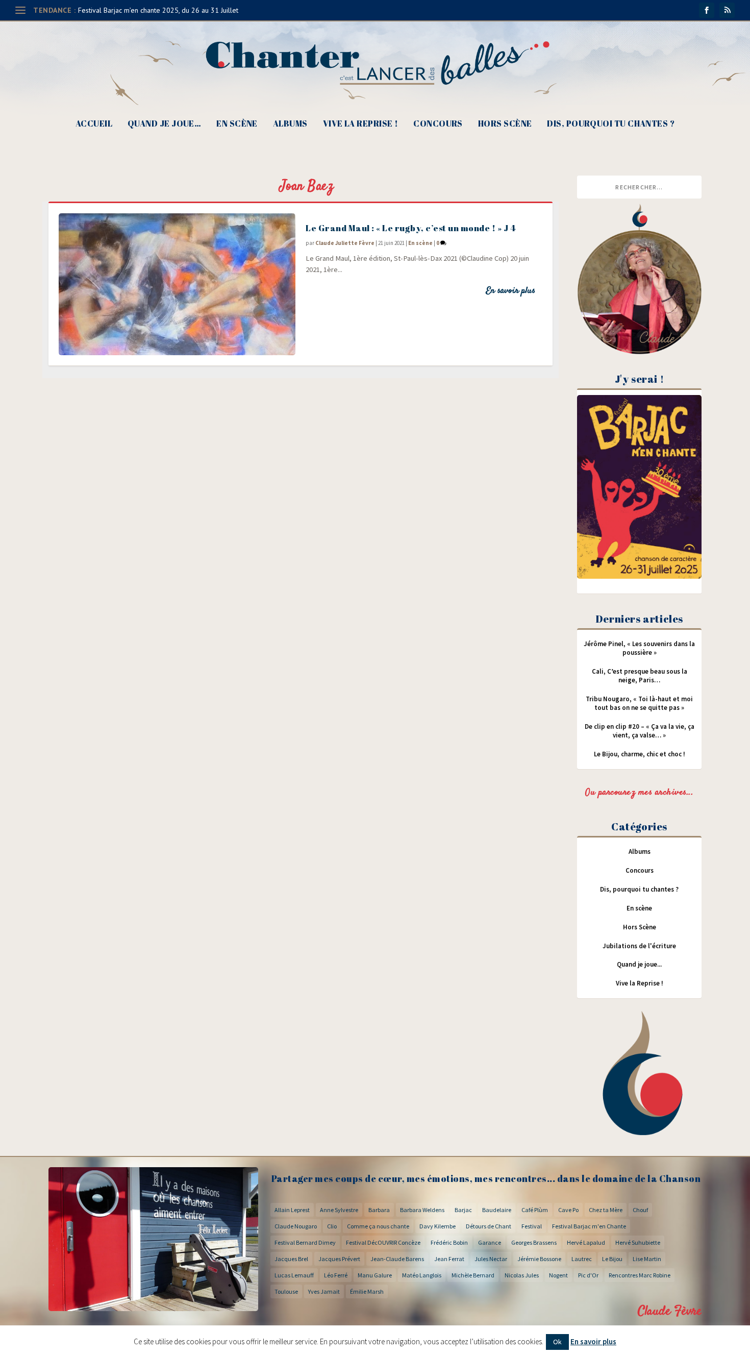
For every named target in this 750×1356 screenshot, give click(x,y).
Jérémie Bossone (539, 1259)
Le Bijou (612, 1259)
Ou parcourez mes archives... (639, 792)
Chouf (640, 1210)
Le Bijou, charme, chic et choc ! (639, 754)
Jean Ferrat (449, 1259)
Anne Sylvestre (339, 1210)
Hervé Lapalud (586, 1242)
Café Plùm (534, 1210)
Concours (438, 124)
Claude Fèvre (670, 1311)
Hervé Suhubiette (637, 1242)
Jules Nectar (490, 1259)
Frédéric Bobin (449, 1242)
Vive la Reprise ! (360, 124)
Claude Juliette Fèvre (344, 242)
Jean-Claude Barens (397, 1259)
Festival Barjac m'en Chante (589, 1226)
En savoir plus (510, 291)
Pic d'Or (588, 1275)
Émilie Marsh (367, 1291)
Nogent (558, 1275)
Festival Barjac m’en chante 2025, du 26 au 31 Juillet (158, 10)
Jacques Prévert (339, 1259)
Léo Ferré (335, 1275)
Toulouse (286, 1291)
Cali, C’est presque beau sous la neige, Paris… (639, 675)
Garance (489, 1242)
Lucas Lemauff (294, 1275)
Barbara (379, 1210)
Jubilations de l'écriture (639, 946)
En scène (237, 124)
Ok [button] (557, 1341)
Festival (531, 1226)
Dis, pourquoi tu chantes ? (610, 124)
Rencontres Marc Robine (639, 1275)
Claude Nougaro (295, 1226)
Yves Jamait (324, 1291)
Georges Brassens (534, 1242)
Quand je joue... (639, 964)
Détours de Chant (488, 1226)
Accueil (94, 124)
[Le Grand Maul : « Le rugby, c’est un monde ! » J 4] (177, 284)
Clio (332, 1226)
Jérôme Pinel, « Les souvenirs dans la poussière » (639, 648)
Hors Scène (505, 124)
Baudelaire (496, 1210)
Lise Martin (647, 1259)
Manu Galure (375, 1275)
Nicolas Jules (522, 1275)
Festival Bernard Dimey (305, 1242)
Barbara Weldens (422, 1210)
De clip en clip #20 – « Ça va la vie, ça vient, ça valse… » (639, 730)
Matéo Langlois (421, 1275)
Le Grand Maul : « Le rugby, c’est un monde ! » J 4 (410, 228)
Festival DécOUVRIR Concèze (383, 1242)
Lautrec (581, 1259)
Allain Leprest (292, 1210)
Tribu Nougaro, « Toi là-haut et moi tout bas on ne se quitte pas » (639, 703)
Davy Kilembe (437, 1226)
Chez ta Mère (605, 1210)
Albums (290, 124)
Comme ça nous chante (378, 1226)
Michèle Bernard (473, 1275)
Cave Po (568, 1210)
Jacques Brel (291, 1259)
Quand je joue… (164, 124)
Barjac (463, 1210)
